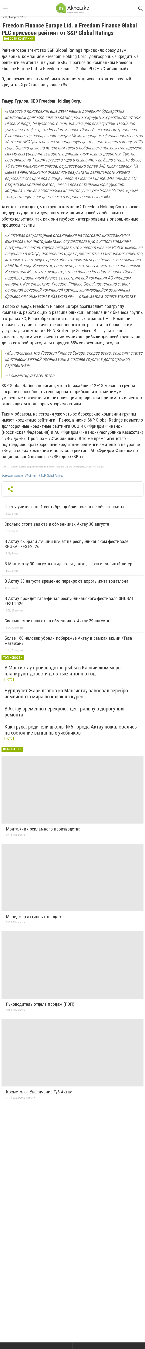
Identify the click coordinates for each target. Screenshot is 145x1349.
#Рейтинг (31, 475)
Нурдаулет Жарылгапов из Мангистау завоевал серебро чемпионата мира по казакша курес (66, 693)
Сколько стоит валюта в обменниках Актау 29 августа (57, 620)
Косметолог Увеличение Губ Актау (39, 1092)
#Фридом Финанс (12, 475)
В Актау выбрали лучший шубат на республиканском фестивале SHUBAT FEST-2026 (66, 544)
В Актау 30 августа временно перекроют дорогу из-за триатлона (66, 581)
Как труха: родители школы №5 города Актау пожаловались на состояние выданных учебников (71, 730)
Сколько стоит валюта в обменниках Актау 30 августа (57, 524)
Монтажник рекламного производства (43, 829)
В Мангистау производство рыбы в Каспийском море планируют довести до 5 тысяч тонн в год (63, 671)
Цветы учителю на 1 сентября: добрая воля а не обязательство (65, 506)
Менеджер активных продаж (33, 916)
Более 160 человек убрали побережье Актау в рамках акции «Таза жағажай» (68, 641)
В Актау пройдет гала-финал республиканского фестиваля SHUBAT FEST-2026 (69, 601)
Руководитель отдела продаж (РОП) (40, 1004)
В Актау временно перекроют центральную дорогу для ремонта (64, 712)
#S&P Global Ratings (51, 475)
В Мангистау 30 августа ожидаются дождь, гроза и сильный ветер (68, 563)
